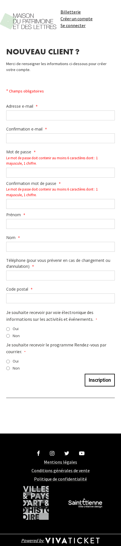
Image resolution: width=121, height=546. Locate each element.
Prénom (15, 214)
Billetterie (70, 12)
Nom (13, 237)
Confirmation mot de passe (33, 183)
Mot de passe (21, 151)
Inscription (100, 380)
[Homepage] (28, 21)
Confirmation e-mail (26, 129)
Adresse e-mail (22, 106)
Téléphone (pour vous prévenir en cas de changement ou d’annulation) (58, 263)
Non (16, 335)
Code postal (19, 289)
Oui (16, 328)
